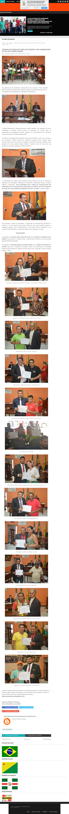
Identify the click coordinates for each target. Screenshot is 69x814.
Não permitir (36, 7)
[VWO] (27, 7)
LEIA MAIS (30, 29)
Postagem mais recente (6, 739)
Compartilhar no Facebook (11, 707)
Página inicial (26, 739)
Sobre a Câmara (10, 1)
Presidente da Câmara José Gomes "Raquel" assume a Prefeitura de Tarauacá (37, 20)
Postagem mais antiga (47, 739)
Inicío (2, 1)
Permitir (44, 7)
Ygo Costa (16, 807)
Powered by (24, 7)
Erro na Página (53, 811)
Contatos (44, 811)
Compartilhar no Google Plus (12, 711)
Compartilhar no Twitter (27, 707)
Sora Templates (18, 806)
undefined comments (40, 22)
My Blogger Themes (26, 806)
